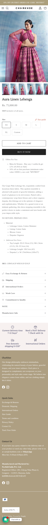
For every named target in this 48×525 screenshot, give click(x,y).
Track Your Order (9, 430)
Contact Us (6, 426)
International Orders (10, 410)
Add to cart (24, 143)
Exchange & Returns (10, 402)
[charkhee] (24, 8)
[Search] (8, 8)
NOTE (5, 306)
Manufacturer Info (10, 313)
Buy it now (24, 152)
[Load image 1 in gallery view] (24, 46)
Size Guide (6, 414)
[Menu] (3, 8)
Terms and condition (10, 418)
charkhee (9, 516)
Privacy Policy (8, 422)
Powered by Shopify (19, 516)
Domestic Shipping (9, 406)
